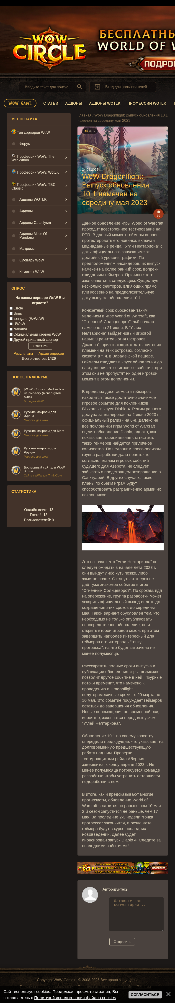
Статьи (50, 103)
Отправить (122, 942)
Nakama (20, 329)
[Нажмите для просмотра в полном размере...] (123, 549)
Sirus (17, 313)
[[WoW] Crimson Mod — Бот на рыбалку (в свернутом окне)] (16, 392)
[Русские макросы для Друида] (16, 451)
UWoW (19, 324)
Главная (84, 115)
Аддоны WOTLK (105, 103)
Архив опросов (51, 353)
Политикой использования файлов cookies (75, 997)
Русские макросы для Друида (40, 450)
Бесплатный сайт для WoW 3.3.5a (44, 469)
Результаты (23, 353)
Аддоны (73, 103)
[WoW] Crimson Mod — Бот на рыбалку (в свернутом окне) (44, 393)
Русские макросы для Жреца (40, 414)
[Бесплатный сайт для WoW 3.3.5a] (16, 471)
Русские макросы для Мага (44, 431)
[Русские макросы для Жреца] (16, 415)
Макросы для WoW (36, 420)
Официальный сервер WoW (37, 334)
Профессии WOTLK (146, 103)
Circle (18, 308)
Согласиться (145, 995)
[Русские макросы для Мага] (16, 434)
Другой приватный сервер (35, 339)
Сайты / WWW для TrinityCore (43, 475)
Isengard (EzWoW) (28, 319)
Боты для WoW (34, 401)
